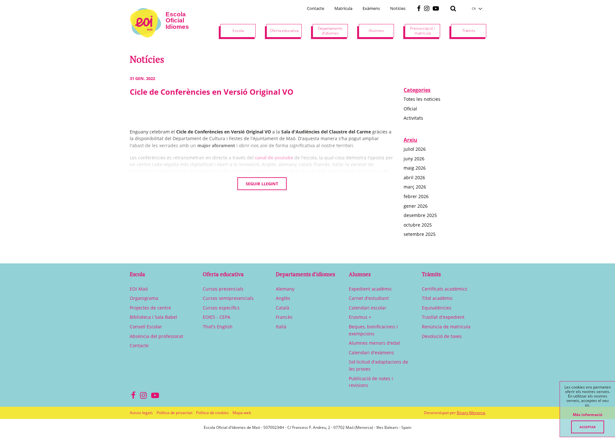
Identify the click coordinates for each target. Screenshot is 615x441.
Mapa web (242, 412)
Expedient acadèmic (370, 289)
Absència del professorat (156, 336)
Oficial (410, 109)
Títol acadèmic (437, 298)
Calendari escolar (367, 308)
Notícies (398, 8)
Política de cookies (212, 412)
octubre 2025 (418, 225)
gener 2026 (416, 206)
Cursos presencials (223, 289)
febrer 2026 (416, 196)
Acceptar (587, 427)
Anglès (283, 298)
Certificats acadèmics (444, 289)
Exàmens (371, 8)
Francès (284, 317)
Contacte (315, 8)
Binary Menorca (471, 412)
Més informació (587, 415)
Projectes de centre (150, 308)
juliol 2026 (415, 149)
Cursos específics (221, 308)
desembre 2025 (420, 215)
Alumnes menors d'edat (374, 343)
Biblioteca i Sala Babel (153, 317)
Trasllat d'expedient (443, 317)
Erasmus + (360, 317)
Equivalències (436, 308)
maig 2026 (415, 168)
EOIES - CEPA (216, 317)
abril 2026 (414, 177)
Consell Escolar (146, 327)
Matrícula (343, 8)
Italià (281, 327)
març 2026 (415, 187)
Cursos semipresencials (228, 298)
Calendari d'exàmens (371, 352)
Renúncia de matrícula (446, 327)
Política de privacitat (175, 412)
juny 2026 (414, 159)
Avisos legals (141, 412)
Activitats (413, 118)
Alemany (285, 289)
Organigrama (144, 298)
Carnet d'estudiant (369, 298)
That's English (218, 327)
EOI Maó (139, 289)
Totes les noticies (422, 99)
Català (282, 308)
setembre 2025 (420, 234)
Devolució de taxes (442, 336)
